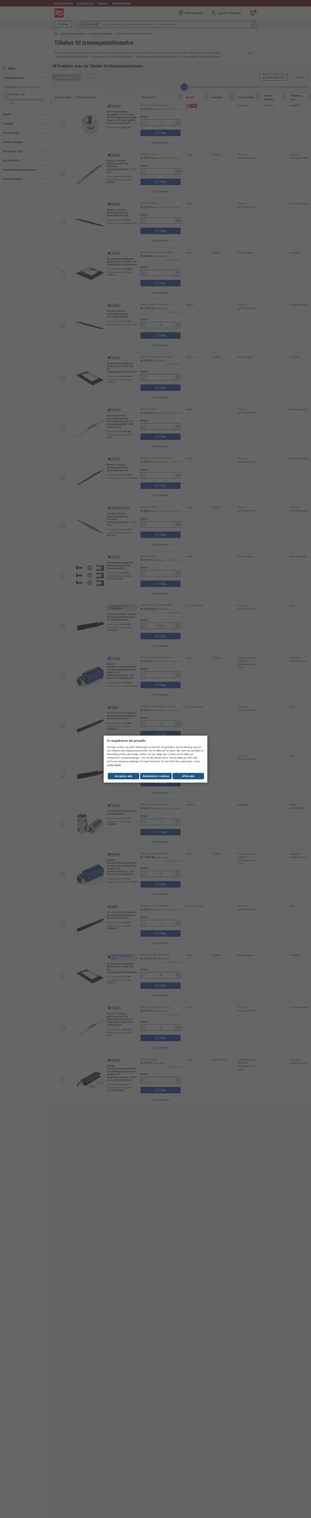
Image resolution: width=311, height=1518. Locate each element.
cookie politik (114, 764)
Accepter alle (123, 776)
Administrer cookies (156, 776)
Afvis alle (188, 776)
